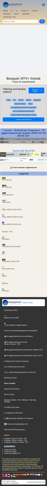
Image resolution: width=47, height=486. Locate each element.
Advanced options (37, 90)
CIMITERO (26, 14)
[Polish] (28, 474)
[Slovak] (33, 474)
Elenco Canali (9, 394)
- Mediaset (24, 400)
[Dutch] (9, 474)
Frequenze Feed (10, 450)
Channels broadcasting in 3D (17, 424)
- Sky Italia (32, 400)
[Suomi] (39, 474)
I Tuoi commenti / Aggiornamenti (25, 167)
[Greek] (36, 474)
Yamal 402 (18, 150)
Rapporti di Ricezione (12, 389)
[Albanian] (17, 476)
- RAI (19, 400)
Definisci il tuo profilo (11, 318)
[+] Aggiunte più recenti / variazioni (23, 107)
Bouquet (7, 400)
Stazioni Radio (20, 104)
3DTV (29, 100)
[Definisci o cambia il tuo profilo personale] (43, 5)
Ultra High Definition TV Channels (21, 418)
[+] (12, 11)
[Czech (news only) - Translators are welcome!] (31, 474)
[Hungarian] (14, 476)
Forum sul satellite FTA (12, 453)
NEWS (5, 11)
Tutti (8, 100)
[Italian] (25, 474)
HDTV (21, 100)
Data (30, 104)
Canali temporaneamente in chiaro (23, 115)
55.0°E (30, 150)
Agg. (42, 142)
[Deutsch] (11, 474)
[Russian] (6, 476)
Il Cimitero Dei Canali (11, 407)
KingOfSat (37, 482)
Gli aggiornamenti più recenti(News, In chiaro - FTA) (15, 343)
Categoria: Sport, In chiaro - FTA (15, 438)
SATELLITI (24, 11)
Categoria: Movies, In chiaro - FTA (16, 442)
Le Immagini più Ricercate (13, 413)
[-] (17, 11)
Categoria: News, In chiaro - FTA (15, 440)
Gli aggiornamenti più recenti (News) (19, 336)
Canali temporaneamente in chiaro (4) (22, 372)
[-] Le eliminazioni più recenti (23, 111)
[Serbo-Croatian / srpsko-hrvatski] (9, 476)
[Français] (6, 474)
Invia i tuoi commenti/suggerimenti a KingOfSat (20, 331)
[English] (3, 474)
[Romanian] (11, 476)
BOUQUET (7, 14)
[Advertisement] (23, 50)
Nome (6, 142)
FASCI (16, 14)
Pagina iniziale (27, 303)
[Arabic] (41, 474)
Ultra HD (37, 100)
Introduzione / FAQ (10, 310)
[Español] (22, 474)
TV (14, 100)
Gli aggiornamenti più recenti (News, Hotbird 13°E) (24, 350)
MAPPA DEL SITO (9, 17)
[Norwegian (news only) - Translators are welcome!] (17, 474)
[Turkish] (3, 476)
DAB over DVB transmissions (14, 430)
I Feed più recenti (10, 451)
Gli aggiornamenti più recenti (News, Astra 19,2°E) (24, 355)
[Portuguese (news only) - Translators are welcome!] (20, 474)
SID (33, 142)
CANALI (35, 11)
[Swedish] (14, 474)
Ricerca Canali (11, 378)
